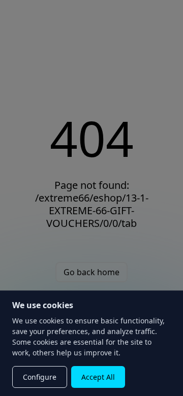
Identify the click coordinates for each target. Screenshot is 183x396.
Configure (39, 377)
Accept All (98, 377)
